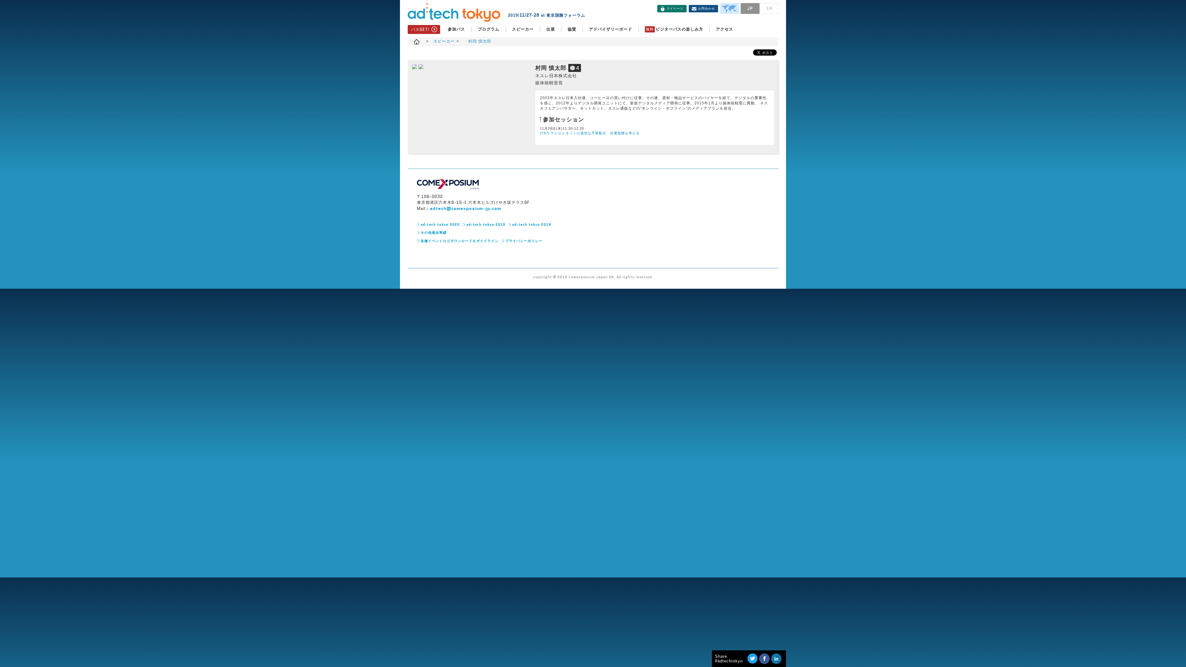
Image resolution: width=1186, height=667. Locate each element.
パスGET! (420, 29)
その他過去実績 (434, 232)
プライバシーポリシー (523, 240)
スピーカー (523, 29)
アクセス (724, 29)
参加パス (456, 29)
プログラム (488, 29)
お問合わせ (706, 8)
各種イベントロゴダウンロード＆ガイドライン (459, 240)
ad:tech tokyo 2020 (440, 224)
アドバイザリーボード (610, 29)
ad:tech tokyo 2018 (531, 224)
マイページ (675, 8)
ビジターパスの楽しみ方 (674, 29)
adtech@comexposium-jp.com (465, 208)
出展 (550, 29)
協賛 (572, 29)
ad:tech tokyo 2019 (485, 224)
